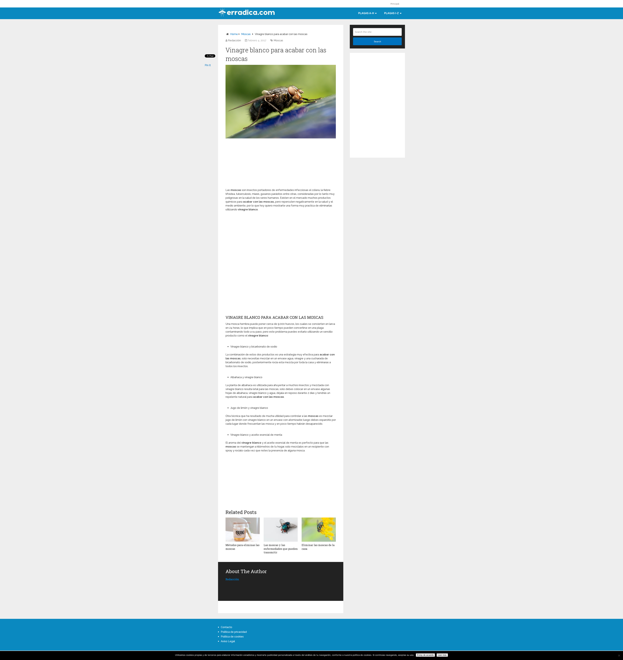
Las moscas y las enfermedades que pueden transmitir (281, 548)
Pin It (208, 65)
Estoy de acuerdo (425, 655)
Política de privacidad (234, 631)
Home (234, 34)
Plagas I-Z (391, 13)
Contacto (226, 627)
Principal (395, 4)
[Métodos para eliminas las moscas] (243, 530)
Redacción (234, 40)
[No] (619, 655)
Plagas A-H (366, 13)
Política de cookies (232, 636)
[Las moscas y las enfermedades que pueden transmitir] (281, 530)
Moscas (246, 34)
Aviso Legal (228, 641)
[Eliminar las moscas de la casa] (319, 530)
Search (377, 41)
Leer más (442, 655)
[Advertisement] (280, 162)
